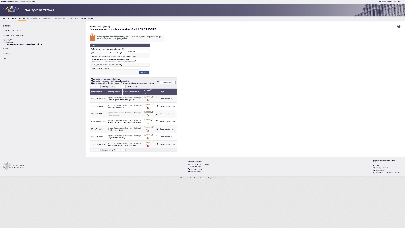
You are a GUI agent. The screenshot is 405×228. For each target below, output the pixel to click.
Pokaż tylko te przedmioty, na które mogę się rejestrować (113, 62)
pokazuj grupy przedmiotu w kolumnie (106, 79)
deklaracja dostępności (382, 168)
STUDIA (5, 49)
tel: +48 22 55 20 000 (196, 169)
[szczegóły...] (151, 100)
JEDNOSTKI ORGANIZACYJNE (13, 35)
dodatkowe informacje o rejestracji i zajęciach (138, 83)
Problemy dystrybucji (115, 130)
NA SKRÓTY (7, 26)
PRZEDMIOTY (7, 40)
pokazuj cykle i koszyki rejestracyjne (106, 83)
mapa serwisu (380, 170)
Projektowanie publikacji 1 (117, 138)
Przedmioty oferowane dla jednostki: (106, 53)
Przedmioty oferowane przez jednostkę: (107, 49)
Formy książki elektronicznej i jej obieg (121, 100)
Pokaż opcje (133, 87)
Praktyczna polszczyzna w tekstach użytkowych (124, 123)
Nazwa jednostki (114, 92)
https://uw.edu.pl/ (195, 171)
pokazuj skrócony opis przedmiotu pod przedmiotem (111, 81)
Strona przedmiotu (166, 99)
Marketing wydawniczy (116, 107)
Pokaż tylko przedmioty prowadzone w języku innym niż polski (115, 56)
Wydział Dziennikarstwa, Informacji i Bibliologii (124, 98)
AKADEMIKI (7, 54)
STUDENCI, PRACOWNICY (12, 31)
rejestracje (9, 42)
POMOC (5, 58)
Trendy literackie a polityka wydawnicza (122, 145)
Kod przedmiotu (96, 92)
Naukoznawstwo (114, 115)
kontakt (378, 165)
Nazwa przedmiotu (130, 92)
